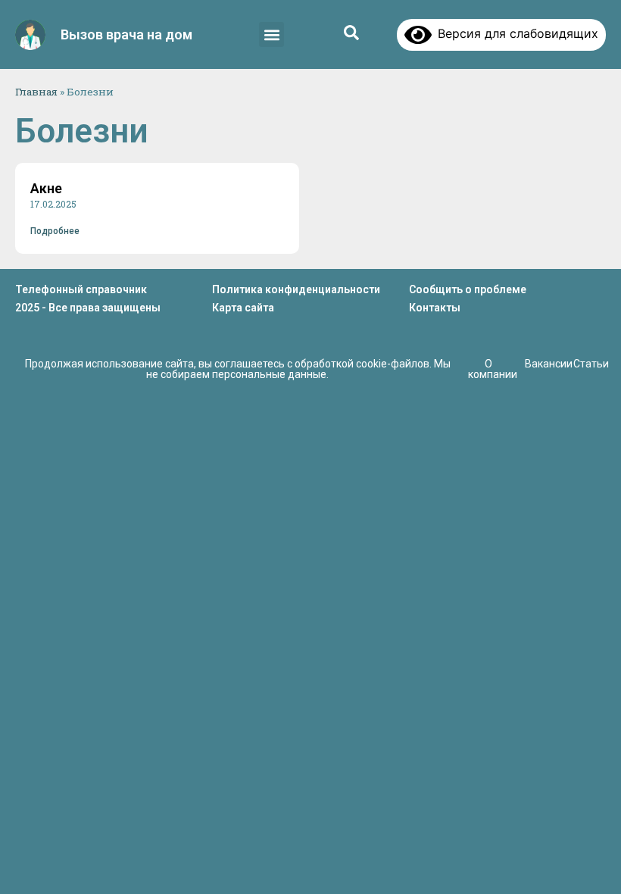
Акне (46, 188)
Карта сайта (243, 308)
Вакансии (549, 364)
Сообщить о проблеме (467, 289)
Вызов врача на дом (126, 34)
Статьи (591, 364)
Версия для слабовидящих (515, 33)
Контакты (434, 308)
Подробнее (55, 231)
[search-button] (351, 32)
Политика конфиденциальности (296, 289)
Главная (36, 91)
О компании (492, 369)
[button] (271, 34)
